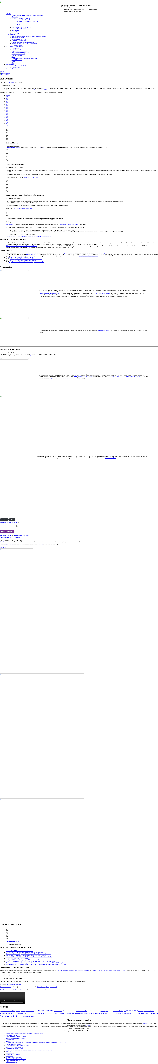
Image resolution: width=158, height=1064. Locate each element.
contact (144, 1023)
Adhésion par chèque (22, 22)
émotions (31, 1016)
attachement (18, 1011)
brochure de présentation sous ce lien (22, 208)
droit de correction (81, 1011)
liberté (125, 1011)
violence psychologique (123, 1013)
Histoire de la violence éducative (20, 40)
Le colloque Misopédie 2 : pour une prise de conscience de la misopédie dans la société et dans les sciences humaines (36, 964)
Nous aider (14, 31)
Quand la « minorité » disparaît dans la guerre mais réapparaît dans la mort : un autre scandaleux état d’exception (35, 962)
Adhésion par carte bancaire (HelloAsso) (27, 21)
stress (66, 1013)
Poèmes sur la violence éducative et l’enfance (17, 1045)
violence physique (111, 1013)
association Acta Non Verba (31, 177)
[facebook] (5, 74)
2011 (7, 119)
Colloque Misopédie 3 (13, 941)
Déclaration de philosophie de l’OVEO (22, 18)
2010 (7, 120)
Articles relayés (16, 67)
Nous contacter (15, 33)
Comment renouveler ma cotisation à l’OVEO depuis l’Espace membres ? (25, 1033)
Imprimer (4, 519)
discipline (60, 1011)
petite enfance (14, 1013)
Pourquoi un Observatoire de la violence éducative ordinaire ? (28, 15)
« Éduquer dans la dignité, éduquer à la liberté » (18, 958)
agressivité (2, 1011)
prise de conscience (26, 1013)
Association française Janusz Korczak (49, 293)
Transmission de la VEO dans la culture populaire (24, 43)
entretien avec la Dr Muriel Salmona (88, 256)
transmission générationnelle (75, 1013)
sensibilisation (59, 1014)
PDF (12, 519)
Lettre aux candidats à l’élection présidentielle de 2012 (20, 257)
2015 (7, 113)
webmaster (87, 1025)
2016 (7, 111)
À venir (8, 95)
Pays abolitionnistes (17, 49)
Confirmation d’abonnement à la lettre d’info (17, 1060)
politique (20, 1013)
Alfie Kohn (6, 1011)
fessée (111, 1011)
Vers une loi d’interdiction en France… (22, 52)
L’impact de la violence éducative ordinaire (23, 42)
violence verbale (144, 1013)
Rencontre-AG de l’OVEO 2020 (14, 1047)
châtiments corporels (43, 1010)
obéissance (146, 1011)
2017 (7, 110)
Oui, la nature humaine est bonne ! (83, 376)
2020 (7, 105)
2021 (7, 104)
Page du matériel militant (7, 541)
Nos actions (15, 25)
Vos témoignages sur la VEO (19, 39)
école (21, 1016)
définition (40, 544)
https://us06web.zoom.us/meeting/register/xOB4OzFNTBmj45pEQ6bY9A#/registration (29, 236)
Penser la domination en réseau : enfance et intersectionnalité (73, 970)
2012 (7, 117)
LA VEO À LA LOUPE (12, 34)
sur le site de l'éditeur (110, 458)
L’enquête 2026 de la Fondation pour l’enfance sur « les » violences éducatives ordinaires (29, 957)
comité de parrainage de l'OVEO (103, 253)
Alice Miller (12, 1011)
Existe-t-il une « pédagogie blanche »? (47, 987)
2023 (7, 101)
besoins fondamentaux (30, 1011)
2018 (7, 108)
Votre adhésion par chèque (13, 1054)
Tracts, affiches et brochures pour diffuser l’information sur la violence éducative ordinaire (29, 1050)
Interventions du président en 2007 (9, 522)
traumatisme (88, 1013)
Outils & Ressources (17, 60)
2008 (7, 123)
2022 (7, 102)
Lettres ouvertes (16, 30)
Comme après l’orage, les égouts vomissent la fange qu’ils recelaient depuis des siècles (28, 954)
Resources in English (17, 45)
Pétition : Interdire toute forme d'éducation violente (23, 260)
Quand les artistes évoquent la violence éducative (24, 58)
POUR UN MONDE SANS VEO (15, 46)
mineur (139, 1011)
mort (142, 1011)
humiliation (119, 1011)
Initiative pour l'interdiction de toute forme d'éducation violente (26, 259)
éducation (26, 1016)
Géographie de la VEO (18, 48)
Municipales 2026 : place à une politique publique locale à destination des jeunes (26, 960)
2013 (7, 116)
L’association (15, 17)
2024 (7, 100)
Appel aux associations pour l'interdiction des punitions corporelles (26, 262)
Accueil (2, 71)
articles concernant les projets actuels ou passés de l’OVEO (33, 89)
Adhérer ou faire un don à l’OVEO (21, 20)
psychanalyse (34, 1013)
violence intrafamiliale (100, 1013)
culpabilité (56, 1011)
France (114, 1011)
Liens (13, 63)
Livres (13, 57)
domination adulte (69, 1011)
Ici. (40, 147)
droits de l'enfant (93, 1011)
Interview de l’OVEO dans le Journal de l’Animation (19, 951)
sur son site (28, 355)
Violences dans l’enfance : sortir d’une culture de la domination (108, 970)
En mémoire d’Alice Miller (14, 984)
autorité (23, 1011)
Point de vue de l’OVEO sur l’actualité (22, 27)
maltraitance (133, 1011)
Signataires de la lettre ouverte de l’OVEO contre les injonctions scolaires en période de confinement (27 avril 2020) (36, 1042)
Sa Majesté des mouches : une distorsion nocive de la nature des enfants (24, 952)
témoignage (9, 544)
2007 (7, 125)
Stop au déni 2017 (31, 254)
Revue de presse (21, 28)
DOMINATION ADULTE (13, 64)
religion (45, 1013)
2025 (7, 98)
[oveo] (0, 2)
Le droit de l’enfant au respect (103, 293)
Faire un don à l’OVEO (12, 1035)
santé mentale (51, 1013)
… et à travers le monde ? (18, 54)
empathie (106, 1011)
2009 (7, 122)
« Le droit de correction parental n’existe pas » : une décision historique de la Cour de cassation (30, 961)
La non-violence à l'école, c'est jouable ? (68, 224)
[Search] (17, 526)
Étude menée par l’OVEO (18, 37)
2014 (7, 114)
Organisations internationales (19, 51)
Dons (18, 24)
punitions (41, 1013)
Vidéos (13, 61)
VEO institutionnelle (17, 55)
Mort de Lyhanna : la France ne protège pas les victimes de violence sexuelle (26, 955)
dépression (102, 1011)
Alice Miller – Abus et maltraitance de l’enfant (12, 989)
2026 (7, 97)
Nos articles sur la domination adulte (21, 66)
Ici (43, 147)
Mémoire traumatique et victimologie (64, 253)
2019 (7, 107)
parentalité (8, 1013)
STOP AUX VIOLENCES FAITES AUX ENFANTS (31, 253)
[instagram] (5, 73)
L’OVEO (8, 14)
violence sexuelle (135, 1013)
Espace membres (10, 69)
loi (127, 1011)
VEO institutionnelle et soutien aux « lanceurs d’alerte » (21, 246)
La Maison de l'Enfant (103, 330)
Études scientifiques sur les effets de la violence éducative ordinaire (29, 36)
